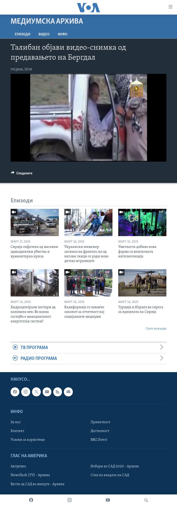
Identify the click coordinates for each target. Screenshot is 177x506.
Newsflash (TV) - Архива (30, 475)
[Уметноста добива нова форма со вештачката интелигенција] (142, 222)
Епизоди (22, 34)
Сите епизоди (156, 328)
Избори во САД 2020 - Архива (115, 467)
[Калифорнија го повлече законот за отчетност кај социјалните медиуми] (88, 282)
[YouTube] (108, 500)
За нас (16, 422)
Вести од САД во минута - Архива (38, 484)
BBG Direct (99, 440)
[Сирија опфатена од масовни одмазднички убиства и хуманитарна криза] (35, 222)
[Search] (146, 500)
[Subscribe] (68, 392)
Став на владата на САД (110, 475)
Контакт (17, 431)
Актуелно (18, 467)
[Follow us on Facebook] (15, 392)
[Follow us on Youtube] (47, 392)
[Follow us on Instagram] (25, 392)
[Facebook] (31, 500)
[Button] (21, 174)
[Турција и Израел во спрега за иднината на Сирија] (142, 282)
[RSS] (57, 392)
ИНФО (62, 34)
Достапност (100, 431)
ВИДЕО (44, 34)
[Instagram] (69, 500)
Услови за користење (28, 440)
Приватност (100, 422)
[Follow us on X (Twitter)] (36, 392)
